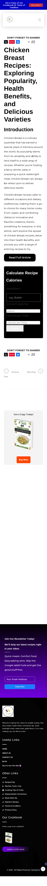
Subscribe (19, 687)
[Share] (18, 42)
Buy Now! (36, 5)
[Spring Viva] (10, 19)
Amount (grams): (17, 304)
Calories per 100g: (17, 315)
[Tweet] (6, 42)
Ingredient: (13, 288)
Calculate (15, 328)
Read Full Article (20, 257)
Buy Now (23, 460)
